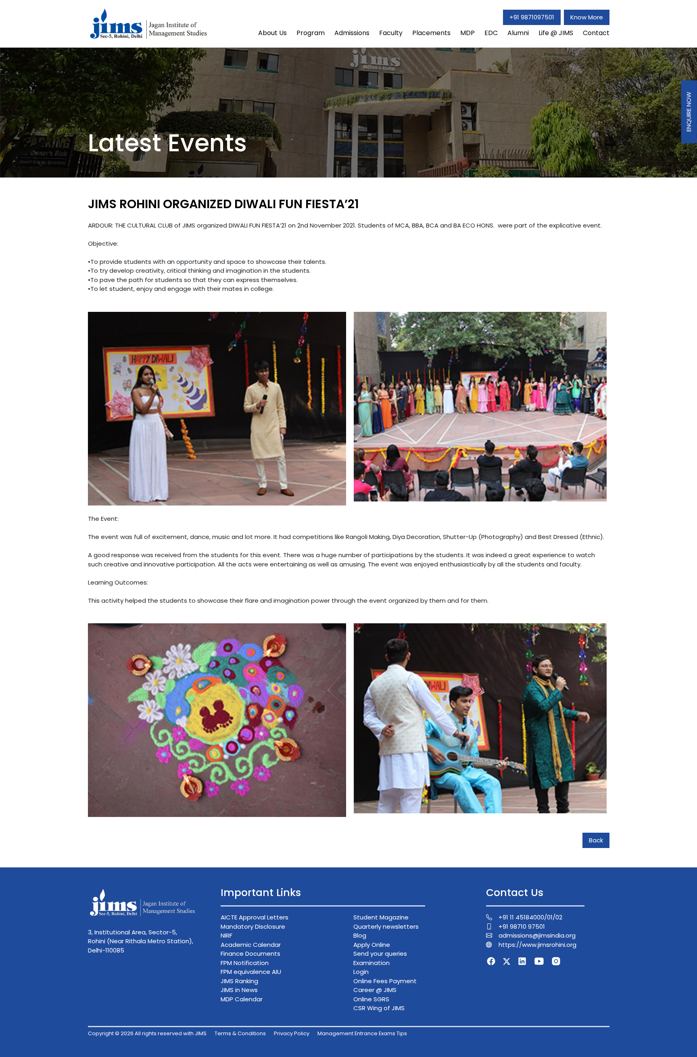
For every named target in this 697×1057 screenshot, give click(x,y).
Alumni (518, 33)
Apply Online (371, 944)
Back (596, 840)
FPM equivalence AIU (251, 971)
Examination (371, 963)
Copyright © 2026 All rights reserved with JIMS (147, 1033)
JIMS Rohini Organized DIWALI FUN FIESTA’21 (223, 204)
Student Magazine (381, 917)
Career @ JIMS (374, 990)
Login (361, 971)
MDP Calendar (242, 999)
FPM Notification (245, 963)
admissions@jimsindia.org (537, 935)
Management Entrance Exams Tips (362, 1033)
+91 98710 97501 (522, 926)
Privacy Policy (291, 1033)
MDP (467, 33)
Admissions (351, 33)
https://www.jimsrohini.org (537, 944)
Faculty (391, 33)
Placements (431, 33)
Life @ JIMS (555, 33)
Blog (359, 935)
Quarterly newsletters (386, 926)
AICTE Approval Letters (254, 917)
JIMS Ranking (239, 981)
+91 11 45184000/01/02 (530, 917)
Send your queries (380, 953)
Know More (586, 17)
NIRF (226, 935)
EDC (491, 33)
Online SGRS (371, 999)
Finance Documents (250, 953)
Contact (596, 33)
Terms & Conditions (240, 1033)
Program (310, 33)
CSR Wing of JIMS (379, 1008)
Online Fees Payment (385, 981)
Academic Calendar (251, 944)
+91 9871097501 (531, 17)
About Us (272, 33)
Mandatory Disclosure (253, 926)
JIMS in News (239, 990)
